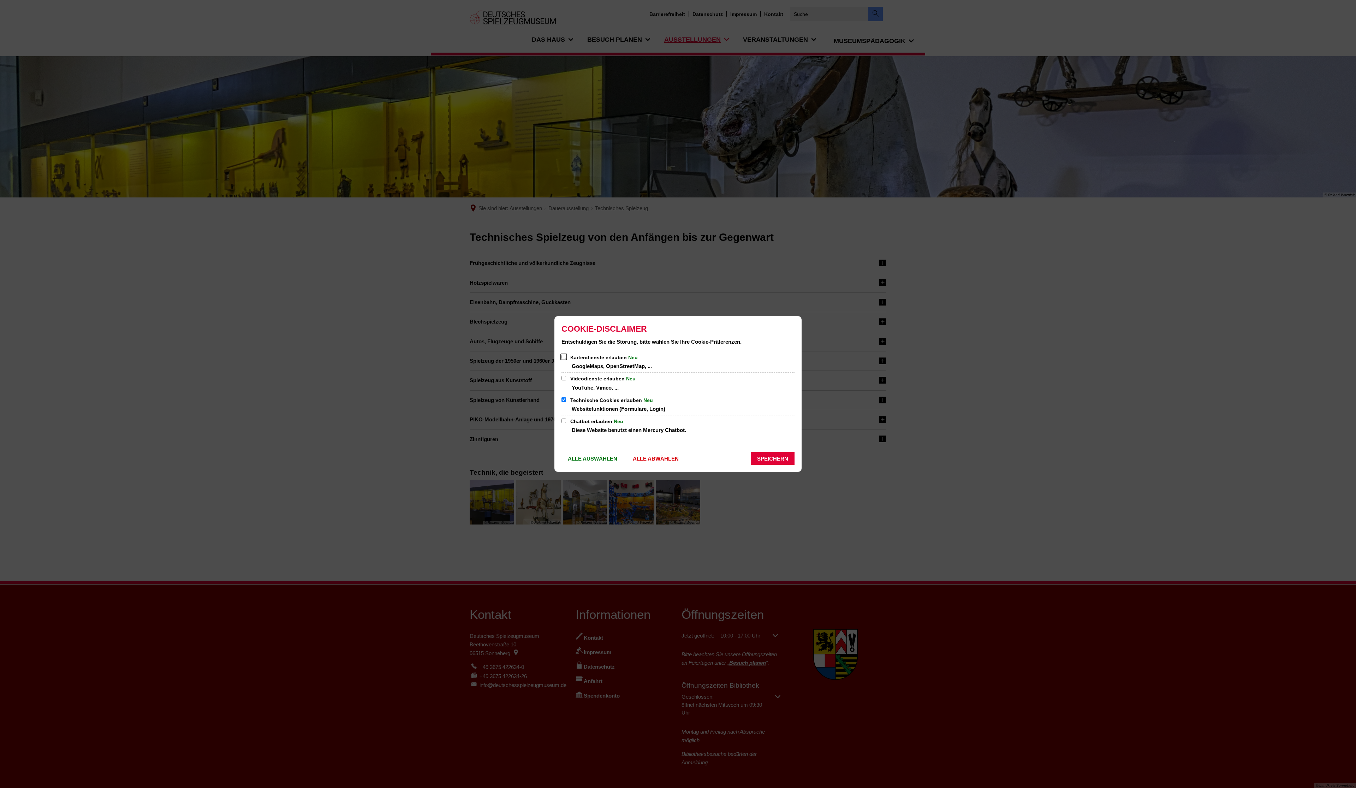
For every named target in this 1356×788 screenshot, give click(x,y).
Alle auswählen (592, 459)
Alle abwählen (656, 459)
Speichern (772, 459)
